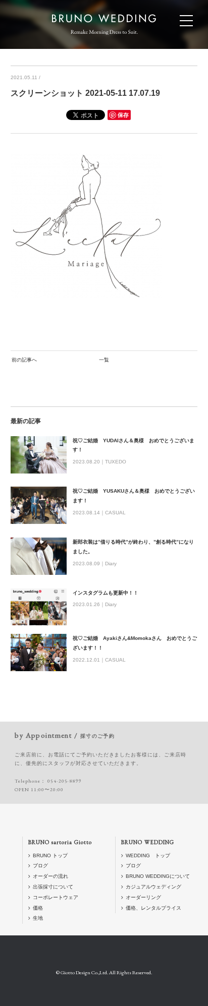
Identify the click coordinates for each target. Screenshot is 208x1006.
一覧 (104, 360)
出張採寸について (53, 887)
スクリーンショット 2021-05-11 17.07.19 (85, 93)
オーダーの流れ (50, 876)
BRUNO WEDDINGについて (158, 876)
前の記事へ (24, 360)
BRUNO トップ (50, 855)
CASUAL (115, 512)
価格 (38, 908)
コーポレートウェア (55, 897)
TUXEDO (115, 461)
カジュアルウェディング (153, 887)
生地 (38, 918)
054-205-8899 (64, 781)
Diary (111, 563)
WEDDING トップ (148, 855)
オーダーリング (143, 897)
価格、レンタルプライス (153, 908)
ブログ (40, 865)
